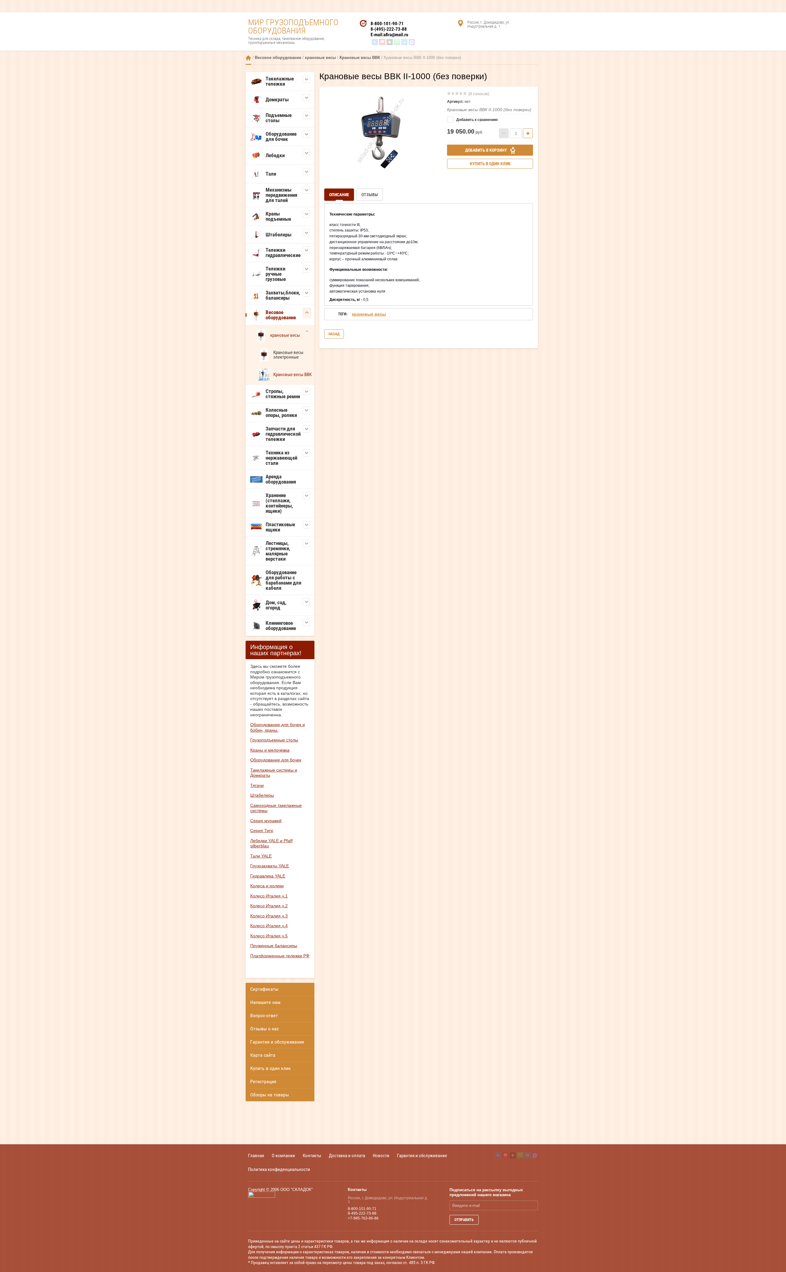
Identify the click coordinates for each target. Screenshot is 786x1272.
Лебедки (275, 155)
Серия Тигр (261, 830)
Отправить (464, 1220)
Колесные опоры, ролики (281, 412)
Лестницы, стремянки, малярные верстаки (278, 551)
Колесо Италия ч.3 (269, 915)
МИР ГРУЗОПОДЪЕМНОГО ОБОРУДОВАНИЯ (293, 27)
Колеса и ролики (267, 885)
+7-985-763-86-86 (363, 1218)
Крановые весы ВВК (360, 57)
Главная (248, 57)
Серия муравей (266, 820)
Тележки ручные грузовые (276, 274)
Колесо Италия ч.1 (269, 895)
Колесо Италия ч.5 (269, 935)
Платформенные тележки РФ (279, 955)
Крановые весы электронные (288, 355)
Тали (271, 174)
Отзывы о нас (264, 1029)
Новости (381, 1155)
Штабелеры (278, 234)
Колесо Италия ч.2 (269, 905)
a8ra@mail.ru (395, 34)
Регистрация (263, 1081)
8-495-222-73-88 (362, 1213)
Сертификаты (264, 989)
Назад (334, 334)
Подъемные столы (279, 117)
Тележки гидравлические (283, 252)
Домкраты (277, 99)
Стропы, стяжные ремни (283, 393)
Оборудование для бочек (281, 136)
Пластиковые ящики (280, 527)
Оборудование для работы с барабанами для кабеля (283, 580)
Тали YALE (261, 856)
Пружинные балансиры (273, 945)
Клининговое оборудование (281, 625)
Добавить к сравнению (476, 120)
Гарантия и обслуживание (277, 1042)
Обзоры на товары (269, 1095)
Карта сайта (262, 1055)
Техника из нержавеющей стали (281, 457)
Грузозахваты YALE (269, 865)
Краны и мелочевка (270, 750)
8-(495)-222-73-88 (389, 29)
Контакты (312, 1155)
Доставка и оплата (347, 1155)
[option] (381, 130)
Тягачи (257, 785)
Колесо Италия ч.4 (269, 925)
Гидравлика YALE (267, 875)
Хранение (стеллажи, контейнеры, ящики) (279, 503)
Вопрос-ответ (264, 1015)
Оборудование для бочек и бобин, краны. (277, 727)
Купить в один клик (270, 1068)
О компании (283, 1155)
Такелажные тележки (280, 81)
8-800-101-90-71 (387, 23)
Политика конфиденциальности (279, 1169)
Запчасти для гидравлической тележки (283, 434)
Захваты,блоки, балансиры (283, 295)
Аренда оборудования (281, 479)
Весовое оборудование (278, 57)
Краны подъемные (278, 216)
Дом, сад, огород (276, 605)
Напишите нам (265, 1002)
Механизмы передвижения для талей (281, 195)
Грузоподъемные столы (274, 739)
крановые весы (320, 57)
